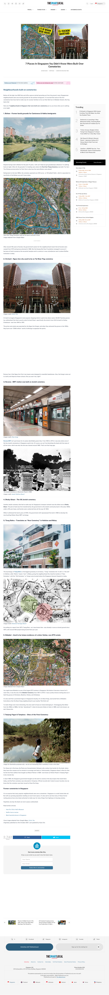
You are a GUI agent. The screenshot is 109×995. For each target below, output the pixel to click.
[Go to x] (4, 3)
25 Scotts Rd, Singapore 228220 (86, 211)
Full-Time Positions (57, 962)
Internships (48, 962)
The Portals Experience (82, 205)
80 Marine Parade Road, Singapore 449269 (88, 200)
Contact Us (40, 962)
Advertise (26, 962)
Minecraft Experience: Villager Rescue (86, 181)
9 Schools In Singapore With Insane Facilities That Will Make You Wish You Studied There (90, 113)
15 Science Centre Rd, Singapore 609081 (88, 223)
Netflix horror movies (12, 812)
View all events (97, 162)
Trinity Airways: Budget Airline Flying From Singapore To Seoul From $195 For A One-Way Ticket (90, 132)
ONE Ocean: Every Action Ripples (84, 217)
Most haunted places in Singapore (16, 815)
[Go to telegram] (12, 3)
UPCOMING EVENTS (76, 9)
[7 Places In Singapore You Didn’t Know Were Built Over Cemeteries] (54, 41)
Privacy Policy (81, 962)
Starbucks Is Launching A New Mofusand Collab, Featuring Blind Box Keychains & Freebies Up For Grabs (90, 122)
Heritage (51, 70)
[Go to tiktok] (23, 3)
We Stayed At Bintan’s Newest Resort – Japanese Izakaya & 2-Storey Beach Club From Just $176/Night (89, 141)
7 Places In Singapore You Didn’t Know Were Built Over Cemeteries (54, 65)
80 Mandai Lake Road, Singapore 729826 (88, 188)
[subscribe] (98, 947)
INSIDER (53, 9)
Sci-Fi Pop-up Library (81, 193)
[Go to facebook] (8, 3)
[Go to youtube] (19, 3)
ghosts (37, 830)
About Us (33, 962)
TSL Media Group (60, 977)
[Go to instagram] (15, 3)
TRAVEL (29, 9)
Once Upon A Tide (80, 168)
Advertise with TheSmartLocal (29, 947)
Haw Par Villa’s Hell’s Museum (15, 809)
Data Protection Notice (70, 962)
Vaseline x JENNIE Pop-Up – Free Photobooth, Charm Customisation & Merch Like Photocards (90, 150)
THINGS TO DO (41, 9)
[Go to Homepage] (55, 3)
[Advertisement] (36, 897)
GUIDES (63, 9)
